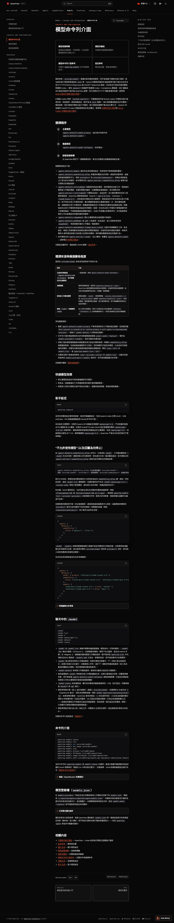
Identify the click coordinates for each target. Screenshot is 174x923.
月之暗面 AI (13, 215)
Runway (11, 272)
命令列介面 (142, 48)
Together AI (13, 298)
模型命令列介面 (14, 39)
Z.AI (10, 332)
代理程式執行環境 (108, 108)
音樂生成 (61, 861)
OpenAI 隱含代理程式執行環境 (67, 94)
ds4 (10, 129)
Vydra (11, 319)
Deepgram (12, 116)
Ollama (11, 228)
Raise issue (123, 877)
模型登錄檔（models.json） (148, 52)
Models (70, 10)
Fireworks (12, 146)
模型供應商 (13, 44)
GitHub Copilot (14, 150)
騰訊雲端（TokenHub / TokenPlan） (22, 293)
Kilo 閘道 (12, 185)
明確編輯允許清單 (66, 606)
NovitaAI (12, 220)
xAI (10, 324)
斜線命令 (78, 716)
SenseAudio (13, 276)
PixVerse (12, 259)
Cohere (11, 98)
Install (24, 10)
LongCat (12, 198)
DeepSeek (12, 124)
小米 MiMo (12, 328)
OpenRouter (13, 250)
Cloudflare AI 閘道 (15, 107)
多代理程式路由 (71, 240)
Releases (127, 919)
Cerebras (12, 85)
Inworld (11, 181)
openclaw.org (114, 919)
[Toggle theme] (165, 3)
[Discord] (160, 3)
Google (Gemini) (14, 159)
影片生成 (61, 864)
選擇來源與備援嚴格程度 (147, 28)
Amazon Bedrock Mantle (18, 68)
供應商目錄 (13, 24)
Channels (35, 10)
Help (134, 10)
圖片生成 (61, 847)
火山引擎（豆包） (15, 315)
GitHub (137, 919)
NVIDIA (11, 224)
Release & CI (123, 10)
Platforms (81, 10)
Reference (109, 10)
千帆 (10, 263)
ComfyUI (12, 111)
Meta (11, 202)
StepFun (12, 285)
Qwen (11, 267)
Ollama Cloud (14, 233)
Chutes (11, 90)
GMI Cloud (12, 155)
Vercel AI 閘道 (14, 306)
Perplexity (12, 254)
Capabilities (57, 10)
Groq (10, 168)
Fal (10, 137)
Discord (147, 919)
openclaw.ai (102, 919)
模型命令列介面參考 (67, 770)
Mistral (11, 211)
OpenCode (13, 241)
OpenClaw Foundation (32, 919)
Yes (70, 877)
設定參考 (91, 245)
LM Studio (12, 194)
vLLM (10, 311)
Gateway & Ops (95, 10)
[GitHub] (155, 3)
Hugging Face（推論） (17, 172)
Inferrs (11, 176)
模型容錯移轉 (13, 48)
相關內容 (141, 56)
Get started (12, 10)
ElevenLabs (13, 133)
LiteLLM (11, 189)
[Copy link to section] (68, 123)
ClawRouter (13, 94)
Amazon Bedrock (15, 64)
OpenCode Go (14, 246)
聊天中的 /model (144, 44)
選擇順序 (141, 24)
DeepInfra (12, 120)
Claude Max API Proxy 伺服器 (19, 103)
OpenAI (11, 237)
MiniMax (12, 207)
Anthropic (12, 72)
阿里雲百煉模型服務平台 (18, 59)
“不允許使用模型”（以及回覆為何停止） (152, 40)
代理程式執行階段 (65, 840)
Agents (45, 10)
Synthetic (12, 289)
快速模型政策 (143, 32)
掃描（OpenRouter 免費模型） (72, 777)
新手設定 (141, 36)
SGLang (11, 280)
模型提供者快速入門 (16, 28)
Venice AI (12, 302)
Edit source (111, 877)
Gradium (12, 163)
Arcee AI (12, 77)
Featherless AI (14, 142)
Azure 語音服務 (14, 81)
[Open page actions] (127, 20)
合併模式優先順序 (66, 811)
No (76, 877)
